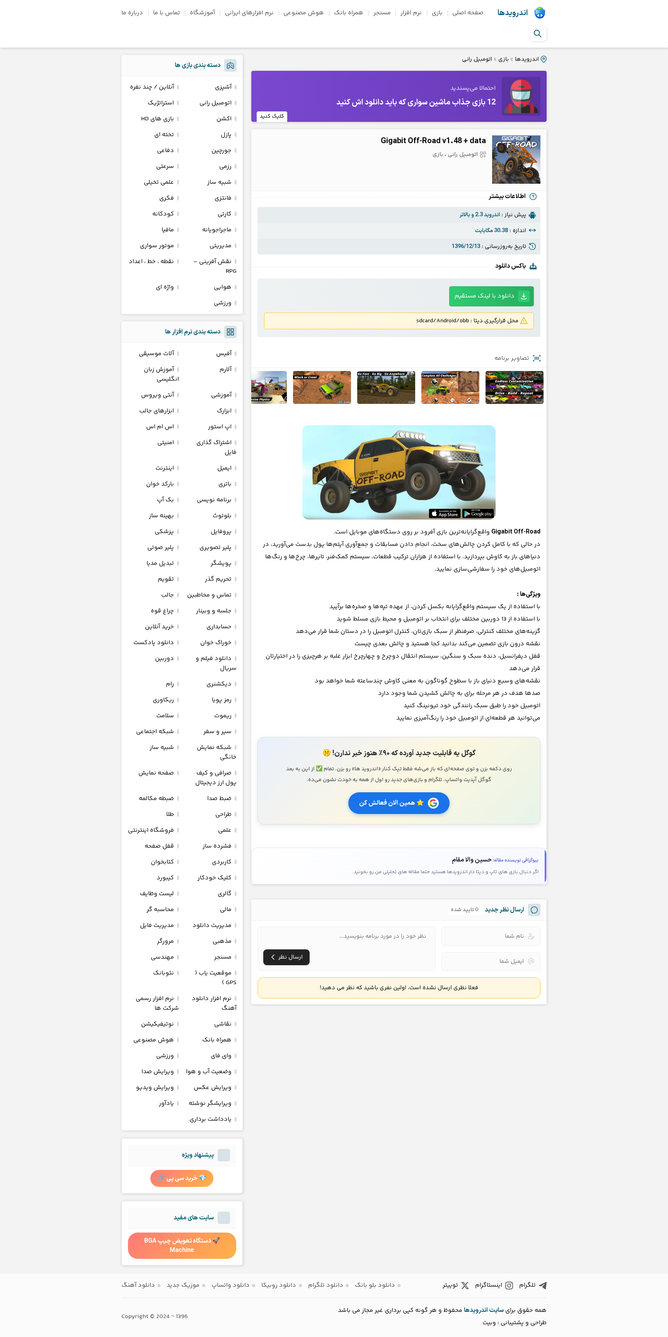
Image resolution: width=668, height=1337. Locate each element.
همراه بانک (348, 13)
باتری (225, 484)
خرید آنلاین (159, 627)
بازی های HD (157, 119)
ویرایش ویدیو (155, 1088)
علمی (225, 830)
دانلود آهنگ (138, 1285)
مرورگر (165, 941)
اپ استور (220, 427)
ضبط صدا (219, 799)
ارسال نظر (290, 957)
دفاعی (165, 151)
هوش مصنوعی (303, 13)
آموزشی (221, 395)
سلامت (165, 716)
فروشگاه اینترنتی (151, 830)
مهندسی (162, 957)
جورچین (221, 151)
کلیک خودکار (215, 878)
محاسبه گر (160, 910)
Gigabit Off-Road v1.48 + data (433, 141)
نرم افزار (411, 13)
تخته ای (164, 135)
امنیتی (165, 443)
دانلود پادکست (153, 643)
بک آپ (165, 500)
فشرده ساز (217, 846)
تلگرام (527, 1285)
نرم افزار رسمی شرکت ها (157, 1003)
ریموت (223, 716)
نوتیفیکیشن (157, 1024)
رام (170, 684)
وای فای (221, 1056)
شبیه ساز (219, 182)
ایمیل (224, 468)
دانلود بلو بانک (375, 1285)
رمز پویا (222, 700)
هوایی (223, 287)
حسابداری (219, 627)
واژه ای (165, 287)
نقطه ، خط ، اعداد (151, 262)
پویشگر (221, 563)
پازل (226, 135)
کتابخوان (162, 862)
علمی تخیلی (159, 182)
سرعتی (165, 166)
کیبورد (165, 878)
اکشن (224, 119)
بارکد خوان (160, 484)
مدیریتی (221, 246)
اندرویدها (513, 13)
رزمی (225, 166)
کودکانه (163, 214)
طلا (170, 814)
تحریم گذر (218, 579)
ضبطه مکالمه (156, 799)
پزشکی (164, 532)
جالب (167, 595)
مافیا (168, 230)
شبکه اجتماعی (155, 732)
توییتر (450, 1285)
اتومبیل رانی (477, 59)
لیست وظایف (157, 894)
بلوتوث (222, 516)
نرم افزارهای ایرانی (249, 13)
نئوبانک (163, 973)
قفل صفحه (159, 846)
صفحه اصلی (468, 13)
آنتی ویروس (157, 395)
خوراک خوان (216, 643)
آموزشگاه (202, 13)
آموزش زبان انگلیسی (161, 374)
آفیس (224, 354)
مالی (226, 910)
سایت (496, 1310)
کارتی (225, 214)
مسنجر (382, 13)
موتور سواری (157, 246)
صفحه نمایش (156, 773)
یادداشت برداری (210, 1119)
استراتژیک (161, 103)
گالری (225, 894)
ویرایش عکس (213, 1088)
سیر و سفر (217, 732)
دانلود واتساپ (230, 1285)
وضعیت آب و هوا (209, 1072)
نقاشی (223, 1024)
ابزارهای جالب (156, 411)
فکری (166, 198)
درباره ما (132, 13)
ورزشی (223, 303)
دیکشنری (219, 684)
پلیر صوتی (160, 547)
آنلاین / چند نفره (152, 87)
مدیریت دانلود (212, 925)
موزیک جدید (183, 1285)
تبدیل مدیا (160, 563)
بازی (437, 13)
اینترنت (164, 468)
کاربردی (222, 862)
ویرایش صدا (157, 1072)
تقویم (166, 579)
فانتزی (223, 198)
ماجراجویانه (217, 230)
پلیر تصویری (215, 547)
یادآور (166, 1103)
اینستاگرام (488, 1285)
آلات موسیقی (156, 354)
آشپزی (223, 87)
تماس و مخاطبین (209, 595)
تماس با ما (166, 13)
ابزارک (224, 411)
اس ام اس (160, 427)
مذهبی (222, 941)
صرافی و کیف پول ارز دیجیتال (216, 778)
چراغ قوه (162, 611)
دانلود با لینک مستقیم (485, 296)
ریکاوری (163, 700)
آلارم (226, 369)
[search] (537, 33)
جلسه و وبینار (214, 611)
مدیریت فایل (157, 925)
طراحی (223, 814)
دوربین (164, 658)
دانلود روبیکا (278, 1285)
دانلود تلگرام (325, 1285)
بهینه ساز (161, 516)
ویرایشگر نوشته (210, 1103)
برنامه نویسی (214, 500)
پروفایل (221, 532)
